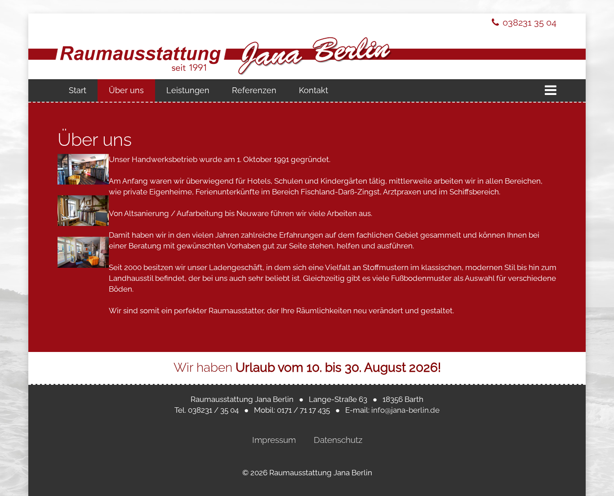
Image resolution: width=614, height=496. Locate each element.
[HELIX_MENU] (550, 90)
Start (77, 90)
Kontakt (313, 90)
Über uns (126, 90)
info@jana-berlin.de (405, 410)
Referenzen (254, 90)
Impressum (274, 440)
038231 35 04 (529, 22)
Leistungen (187, 90)
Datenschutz (338, 440)
